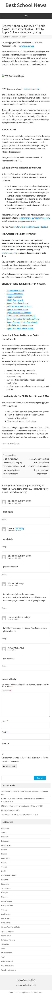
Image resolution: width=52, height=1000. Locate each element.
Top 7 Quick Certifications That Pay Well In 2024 (19, 814)
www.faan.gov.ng (9, 253)
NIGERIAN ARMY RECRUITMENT (19, 306)
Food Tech (5, 858)
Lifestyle (4, 893)
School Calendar (7, 931)
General (4, 867)
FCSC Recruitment (14, 297)
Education (5, 841)
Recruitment (15, 443)
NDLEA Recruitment (15, 300)
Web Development (8, 970)
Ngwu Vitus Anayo (16, 648)
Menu (26, 16)
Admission (5, 828)
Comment (6, 691)
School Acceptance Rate (10, 927)
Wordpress (38, 992)
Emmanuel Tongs (16, 583)
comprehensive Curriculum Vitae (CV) (34, 218)
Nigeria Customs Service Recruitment (22, 322)
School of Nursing (8, 940)
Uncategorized (7, 961)
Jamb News (5, 888)
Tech (3, 957)
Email (5, 732)
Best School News (26, 5)
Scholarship (5, 923)
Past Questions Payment (10, 810)
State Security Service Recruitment (21, 316)
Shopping (5, 944)
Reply (4, 519)
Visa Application (7, 966)
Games (4, 862)
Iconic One (13, 992)
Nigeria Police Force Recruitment (20, 328)
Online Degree (6, 901)
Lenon (8, 37)
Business (4, 837)
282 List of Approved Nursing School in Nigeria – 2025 (21, 806)
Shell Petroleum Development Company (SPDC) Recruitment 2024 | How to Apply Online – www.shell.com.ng (14, 466)
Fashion (4, 849)
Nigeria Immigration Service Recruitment (23, 319)
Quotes (4, 910)
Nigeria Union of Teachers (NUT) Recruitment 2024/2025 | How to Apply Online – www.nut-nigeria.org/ (38, 466)
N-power (4, 897)
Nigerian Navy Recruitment (17, 309)
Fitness (4, 854)
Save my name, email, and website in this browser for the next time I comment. (25, 759)
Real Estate (5, 914)
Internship (5, 884)
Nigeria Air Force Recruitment (19, 313)
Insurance (5, 880)
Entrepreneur (6, 845)
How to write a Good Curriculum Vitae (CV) (30, 227)
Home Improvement (9, 875)
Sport (3, 948)
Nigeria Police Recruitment (17, 303)
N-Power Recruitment (15, 290)
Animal (4, 832)
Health (3, 871)
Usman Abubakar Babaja (19, 617)
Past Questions (7, 905)
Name (5, 721)
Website (5, 743)
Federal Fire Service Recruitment (20, 325)
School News (6, 936)
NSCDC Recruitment (15, 294)
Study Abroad (6, 953)
